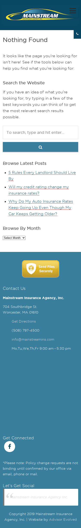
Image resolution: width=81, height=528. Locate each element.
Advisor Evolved (63, 519)
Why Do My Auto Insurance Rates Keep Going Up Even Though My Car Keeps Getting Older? (40, 207)
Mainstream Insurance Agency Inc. (39, 497)
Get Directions (24, 321)
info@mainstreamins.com (33, 339)
